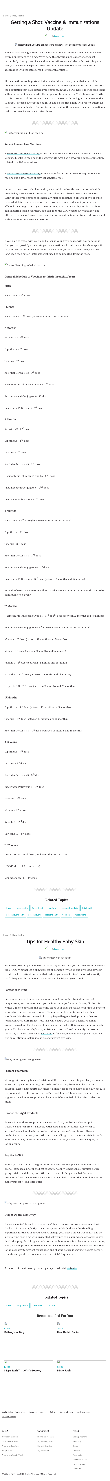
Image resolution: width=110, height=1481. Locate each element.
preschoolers (34, 915)
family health (38, 908)
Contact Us (33, 1412)
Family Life (77, 1469)
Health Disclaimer (83, 1412)
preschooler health (15, 915)
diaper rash (37, 1305)
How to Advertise (66, 1412)
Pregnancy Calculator (10, 1446)
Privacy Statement (9, 1416)
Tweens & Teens (79, 1464)
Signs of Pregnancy (45, 1441)
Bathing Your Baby (14, 1332)
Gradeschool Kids (80, 1459)
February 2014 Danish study (23, 153)
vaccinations (80, 915)
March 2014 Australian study (23, 173)
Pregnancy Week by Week (12, 1455)
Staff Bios (53, 1412)
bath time (46, 1033)
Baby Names (7, 1450)
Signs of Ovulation (44, 1446)
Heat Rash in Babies (68, 1332)
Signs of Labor (43, 1450)
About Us (43, 1412)
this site (72, 1268)
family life (53, 908)
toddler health (51, 915)
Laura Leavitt (59, 36)
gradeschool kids (70, 908)
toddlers (66, 915)
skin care (51, 1305)
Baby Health (18, 16)
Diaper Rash (64, 1370)
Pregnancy (77, 1441)
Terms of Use (20, 1412)
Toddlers (76, 1450)
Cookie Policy (7, 1412)
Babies (6, 16)
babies (9, 908)
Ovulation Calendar (10, 1437)
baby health (22, 908)
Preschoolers (78, 1455)
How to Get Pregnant (45, 1437)
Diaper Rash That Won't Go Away (22, 1370)
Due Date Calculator (10, 1441)
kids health (87, 908)
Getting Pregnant (80, 1437)
